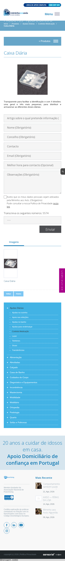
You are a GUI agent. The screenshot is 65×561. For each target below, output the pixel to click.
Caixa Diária (9, 26)
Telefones (16, 341)
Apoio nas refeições (20, 317)
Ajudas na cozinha (19, 313)
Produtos (15, 24)
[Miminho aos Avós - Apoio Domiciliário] (16, 12)
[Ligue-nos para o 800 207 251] (32, 5)
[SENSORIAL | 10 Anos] (52, 554)
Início (6, 24)
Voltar (8, 294)
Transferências (18, 350)
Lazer (14, 336)
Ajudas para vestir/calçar (22, 327)
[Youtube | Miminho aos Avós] (21, 525)
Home (18, 294)
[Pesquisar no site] (62, 171)
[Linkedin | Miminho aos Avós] (14, 525)
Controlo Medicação (46, 24)
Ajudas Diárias (29, 24)
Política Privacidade (28, 554)
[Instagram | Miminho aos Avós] (7, 531)
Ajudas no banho (19, 322)
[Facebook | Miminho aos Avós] (7, 525)
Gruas (14, 345)
